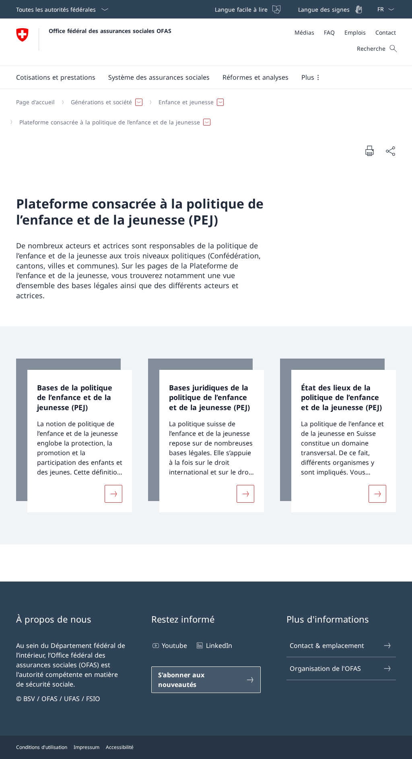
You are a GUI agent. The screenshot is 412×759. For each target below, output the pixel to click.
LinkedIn (219, 645)
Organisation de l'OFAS (325, 668)
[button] (56, 77)
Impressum (86, 747)
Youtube (174, 645)
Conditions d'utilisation (41, 747)
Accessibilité (120, 747)
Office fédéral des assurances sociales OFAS (110, 31)
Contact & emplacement (327, 645)
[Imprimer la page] (369, 150)
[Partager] (390, 151)
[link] (74, 435)
